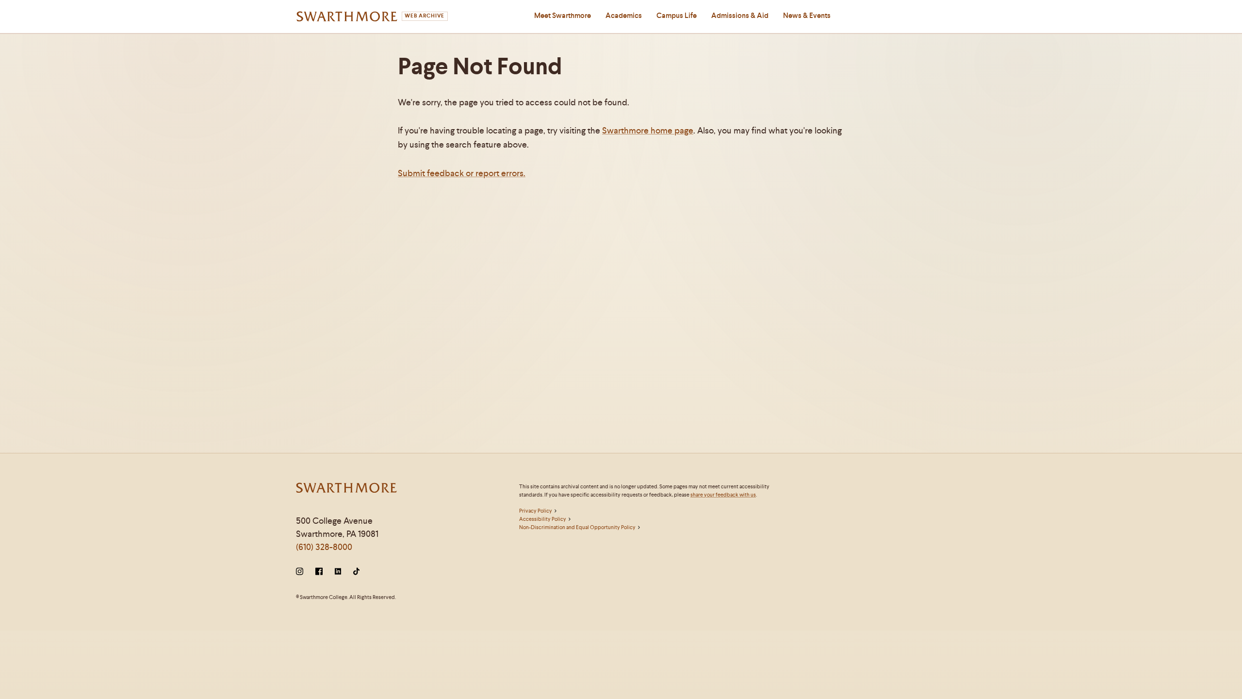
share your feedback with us (723, 494)
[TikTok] (356, 572)
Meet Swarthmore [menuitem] (562, 15)
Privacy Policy (535, 510)
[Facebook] (319, 572)
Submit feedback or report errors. (461, 173)
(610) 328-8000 (324, 546)
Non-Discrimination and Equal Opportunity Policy (577, 527)
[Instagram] (301, 572)
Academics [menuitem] (623, 15)
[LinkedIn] (338, 572)
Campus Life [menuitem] (676, 15)
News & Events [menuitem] (807, 15)
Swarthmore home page (647, 130)
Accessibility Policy (542, 519)
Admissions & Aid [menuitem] (739, 15)
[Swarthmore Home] (347, 489)
